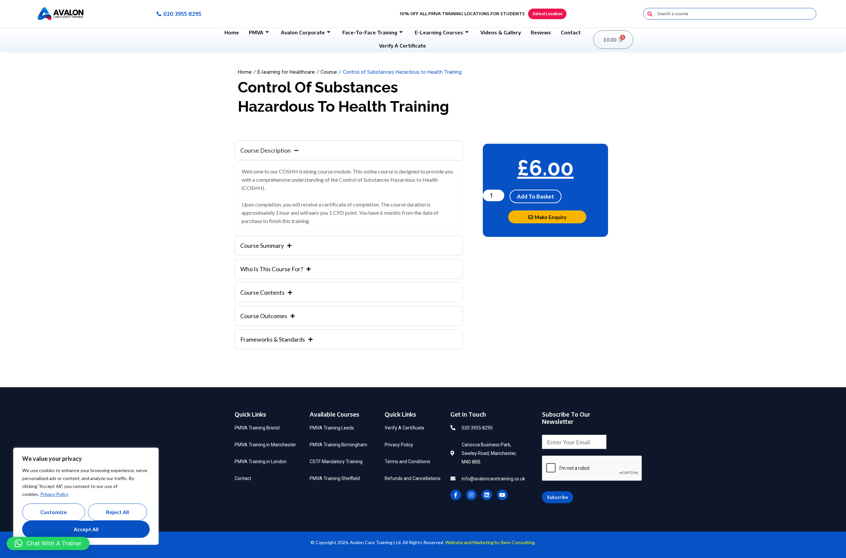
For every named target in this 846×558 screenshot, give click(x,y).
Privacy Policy (54, 494)
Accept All (86, 529)
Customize (53, 512)
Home (231, 32)
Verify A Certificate (402, 46)
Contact (571, 32)
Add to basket (535, 196)
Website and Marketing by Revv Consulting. (490, 542)
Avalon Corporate (303, 32)
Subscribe (557, 497)
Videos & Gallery (501, 32)
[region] (86, 496)
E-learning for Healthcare (286, 72)
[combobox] (729, 13)
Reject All (117, 512)
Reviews (541, 32)
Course (329, 72)
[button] (48, 543)
